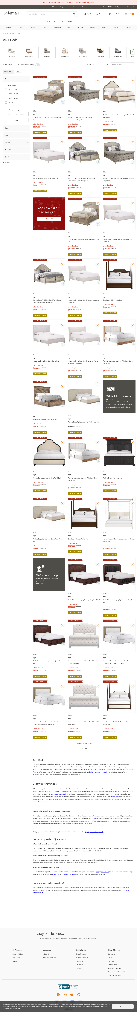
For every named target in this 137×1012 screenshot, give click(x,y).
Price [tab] (6, 79)
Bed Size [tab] (8, 150)
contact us (96, 818)
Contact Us (130, 7)
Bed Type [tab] (8, 157)
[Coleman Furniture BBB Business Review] (68, 988)
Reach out (39, 583)
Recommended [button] (116, 65)
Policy (112, 965)
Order (16, 957)
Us (46, 954)
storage (44, 791)
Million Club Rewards (69, 22)
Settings (17, 954)
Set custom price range (12, 110)
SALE (116, 27)
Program (81, 954)
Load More (83, 749)
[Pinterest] (79, 996)
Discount (82, 957)
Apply (16, 120)
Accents (92, 27)
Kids (68, 27)
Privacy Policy (96, 1006)
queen (54, 874)
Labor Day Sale (38, 124)
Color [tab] (7, 128)
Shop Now (49, 218)
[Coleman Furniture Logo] (11, 16)
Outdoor (80, 27)
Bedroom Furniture (8, 34)
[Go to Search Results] (74, 14)
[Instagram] (65, 996)
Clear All (18, 72)
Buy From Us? (49, 957)
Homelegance (122, 769)
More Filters (6, 162)
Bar (44, 27)
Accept (123, 1006)
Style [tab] (6, 135)
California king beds (68, 874)
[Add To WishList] (62, 81)
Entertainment (56, 27)
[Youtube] (72, 996)
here (18, 1008)
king (58, 874)
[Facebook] (58, 996)
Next (132, 52)
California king (94, 772)
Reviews (114, 975)
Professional (51, 22)
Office (104, 27)
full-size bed (105, 872)
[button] (88, 14)
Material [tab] (8, 142)
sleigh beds (62, 794)
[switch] (37, 64)
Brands (128, 27)
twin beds (104, 772)
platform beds (114, 796)
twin (97, 872)
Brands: (6, 72)
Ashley (42, 772)
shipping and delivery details (94, 832)
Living (21, 27)
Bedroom (9, 27)
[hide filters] (8, 65)
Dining (33, 27)
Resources (86, 22)
